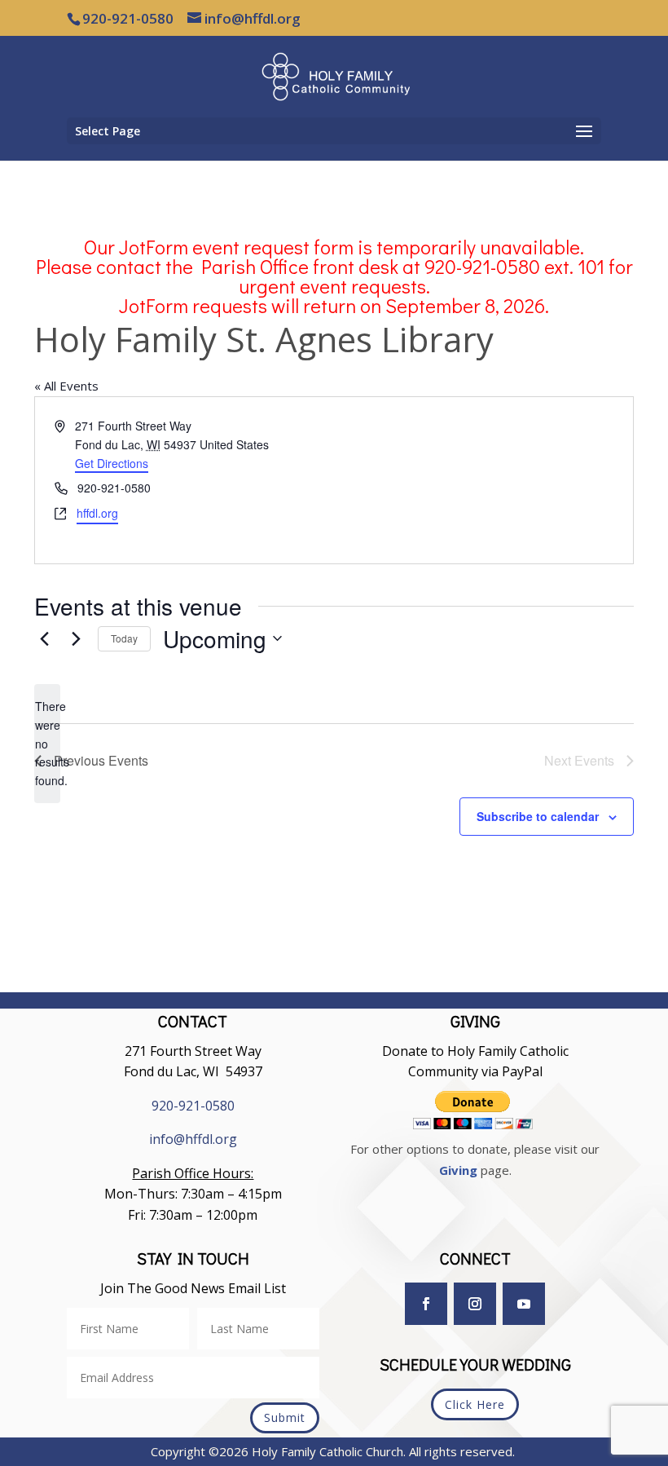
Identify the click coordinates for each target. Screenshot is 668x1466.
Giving (458, 1170)
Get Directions (111, 463)
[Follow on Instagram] (475, 1304)
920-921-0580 (193, 1106)
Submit (284, 1417)
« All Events (66, 386)
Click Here (475, 1404)
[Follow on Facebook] (426, 1304)
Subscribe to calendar (538, 816)
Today (124, 638)
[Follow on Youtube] (524, 1304)
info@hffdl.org (193, 1139)
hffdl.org (97, 513)
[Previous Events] (44, 638)
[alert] (47, 743)
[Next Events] (76, 638)
